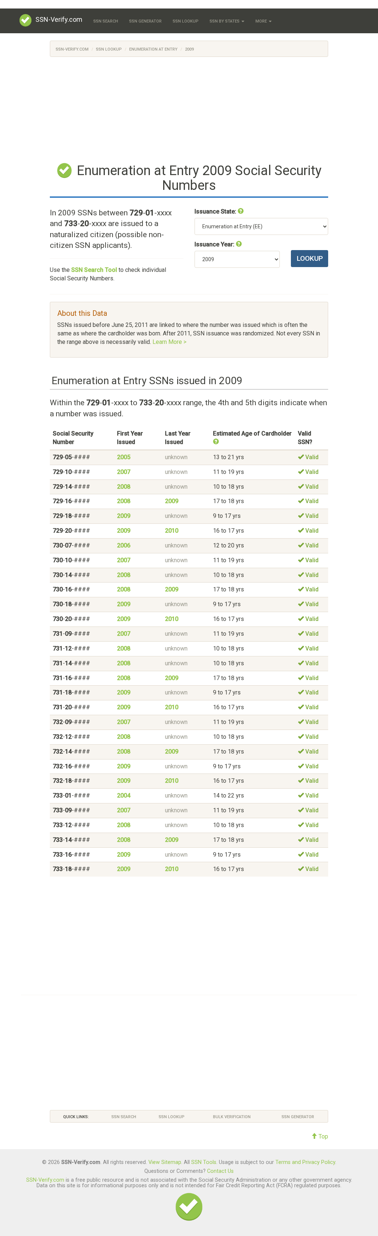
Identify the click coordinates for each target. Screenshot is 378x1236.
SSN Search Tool (94, 269)
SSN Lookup (186, 21)
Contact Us (220, 1171)
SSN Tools (203, 1162)
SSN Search (105, 21)
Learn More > (169, 341)
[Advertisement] (189, 108)
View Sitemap (164, 1162)
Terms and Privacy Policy (305, 1162)
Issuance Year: (215, 244)
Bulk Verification (232, 1116)
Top (322, 1136)
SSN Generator (145, 21)
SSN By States (225, 21)
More (261, 21)
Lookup (310, 258)
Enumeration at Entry (153, 49)
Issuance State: (216, 211)
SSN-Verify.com (58, 19)
